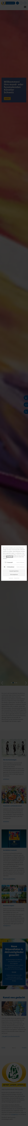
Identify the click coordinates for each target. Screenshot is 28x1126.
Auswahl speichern (14, 571)
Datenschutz (9, 557)
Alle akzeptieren (14, 574)
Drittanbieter (10, 567)
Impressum (11, 578)
